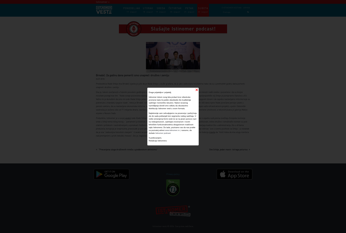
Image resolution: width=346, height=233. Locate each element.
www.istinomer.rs (172, 130)
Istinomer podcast (163, 133)
